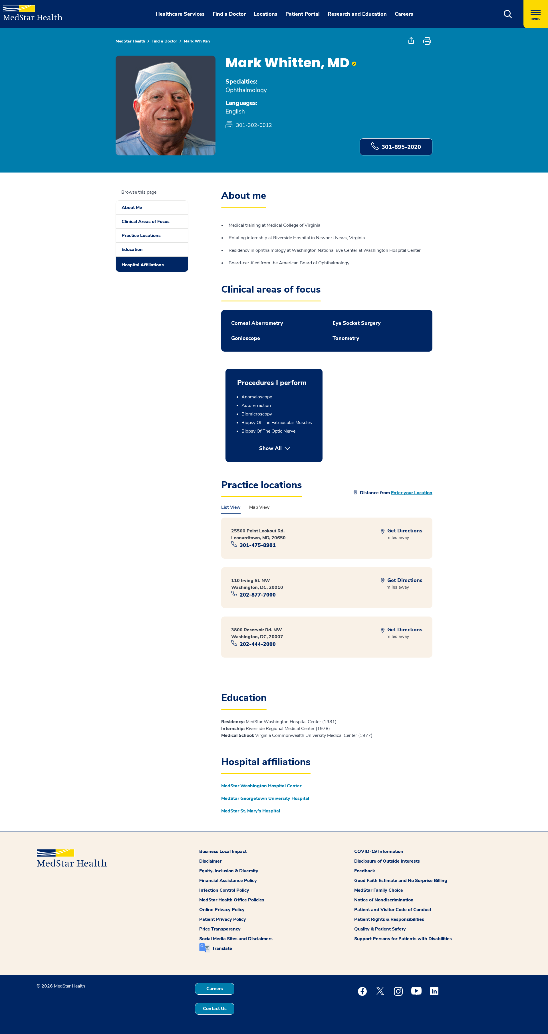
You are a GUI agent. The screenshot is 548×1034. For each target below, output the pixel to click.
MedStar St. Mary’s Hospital (250, 811)
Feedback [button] (364, 871)
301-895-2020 (401, 147)
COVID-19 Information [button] (378, 851)
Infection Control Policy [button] (224, 890)
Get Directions (404, 531)
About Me (132, 207)
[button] (507, 14)
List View (231, 507)
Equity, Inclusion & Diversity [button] (228, 871)
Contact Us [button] (215, 1008)
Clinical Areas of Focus (146, 221)
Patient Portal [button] (302, 14)
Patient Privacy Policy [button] (222, 919)
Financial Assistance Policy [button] (228, 880)
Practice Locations (141, 235)
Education (132, 249)
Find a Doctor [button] (229, 14)
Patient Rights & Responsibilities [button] (389, 919)
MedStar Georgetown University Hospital (265, 798)
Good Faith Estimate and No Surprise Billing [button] (400, 880)
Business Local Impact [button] (223, 851)
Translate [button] (222, 948)
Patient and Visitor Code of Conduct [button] (392, 910)
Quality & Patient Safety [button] (380, 929)
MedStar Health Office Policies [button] (231, 900)
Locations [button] (265, 14)
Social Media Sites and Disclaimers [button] (236, 939)
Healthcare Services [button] (180, 14)
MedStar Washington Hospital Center (261, 786)
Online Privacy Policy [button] (222, 910)
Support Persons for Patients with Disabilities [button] (403, 939)
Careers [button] (404, 14)
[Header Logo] (30, 10)
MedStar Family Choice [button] (378, 890)
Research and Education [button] (357, 14)
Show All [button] (286, 448)
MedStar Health (130, 41)
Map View (259, 507)
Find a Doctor (164, 41)
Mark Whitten (197, 41)
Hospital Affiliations (143, 265)
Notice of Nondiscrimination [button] (384, 900)
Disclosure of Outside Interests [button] (387, 861)
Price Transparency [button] (220, 929)
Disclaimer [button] (210, 861)
